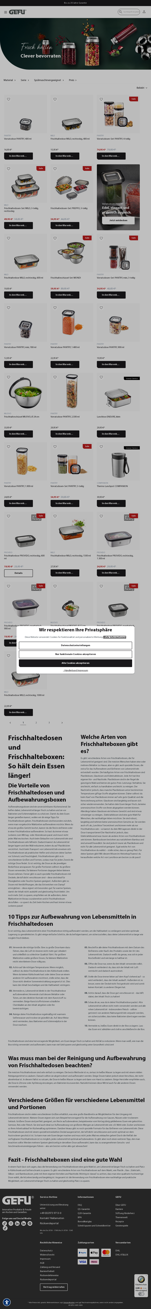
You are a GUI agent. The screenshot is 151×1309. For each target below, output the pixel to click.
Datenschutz (44, 686)
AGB (52, 686)
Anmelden (47, 664)
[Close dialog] (129, 618)
